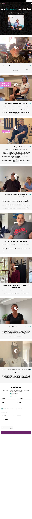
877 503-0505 (14, 396)
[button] (31, 3)
